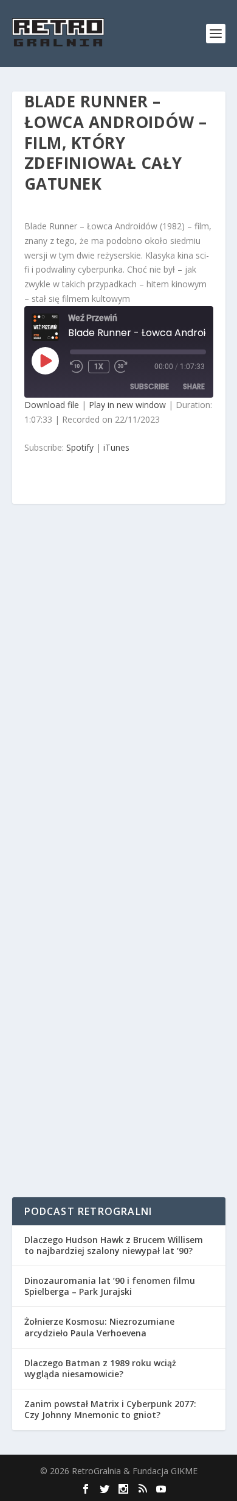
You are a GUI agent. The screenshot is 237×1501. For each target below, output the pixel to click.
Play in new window (127, 404)
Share (194, 386)
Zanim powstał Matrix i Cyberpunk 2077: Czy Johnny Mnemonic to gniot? (110, 1409)
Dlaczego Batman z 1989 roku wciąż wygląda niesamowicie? (100, 1368)
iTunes (116, 447)
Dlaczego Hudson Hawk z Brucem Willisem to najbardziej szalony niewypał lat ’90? (113, 1245)
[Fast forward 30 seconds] (121, 366)
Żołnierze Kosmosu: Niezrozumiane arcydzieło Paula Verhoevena (99, 1327)
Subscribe (149, 386)
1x (98, 366)
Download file (51, 404)
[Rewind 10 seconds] (76, 366)
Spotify (80, 447)
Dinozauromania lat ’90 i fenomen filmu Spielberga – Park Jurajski (109, 1286)
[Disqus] (118, 694)
